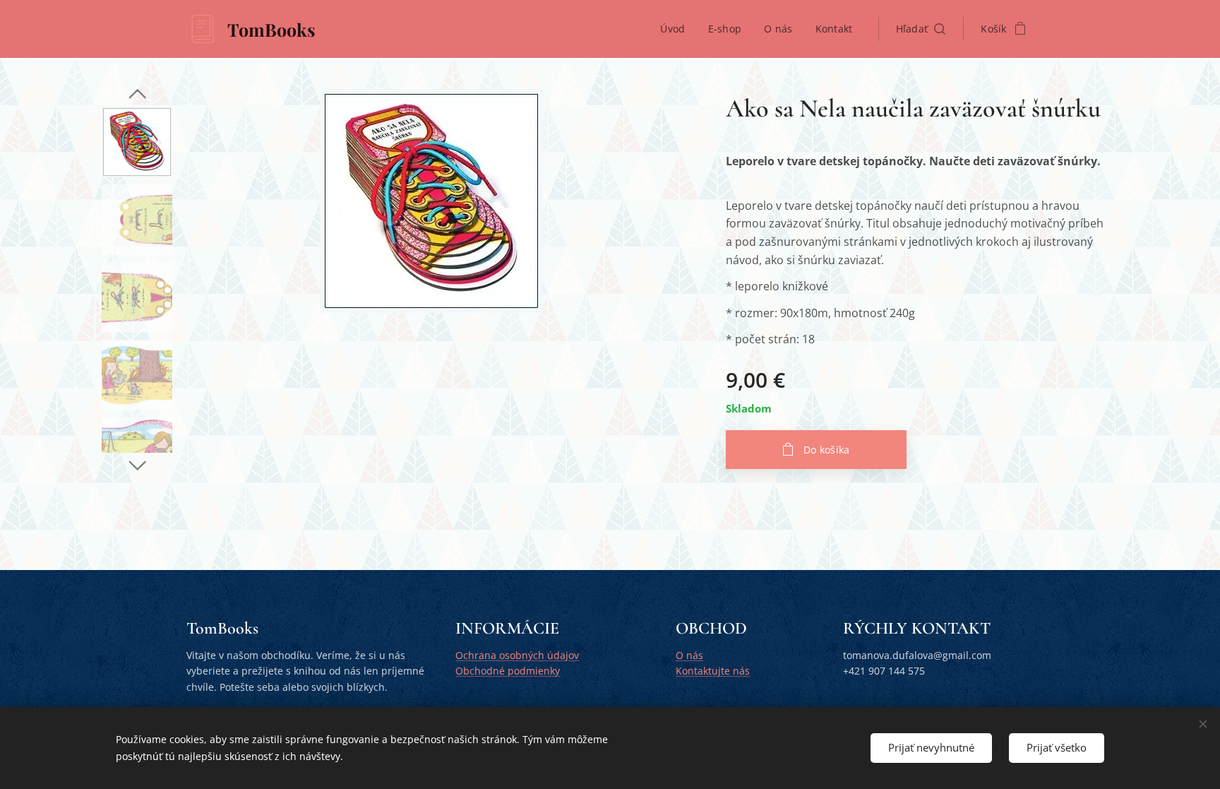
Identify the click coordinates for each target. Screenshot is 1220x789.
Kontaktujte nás (713, 670)
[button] (921, 29)
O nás (689, 655)
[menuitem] (676, 29)
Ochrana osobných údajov (517, 655)
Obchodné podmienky (507, 670)
